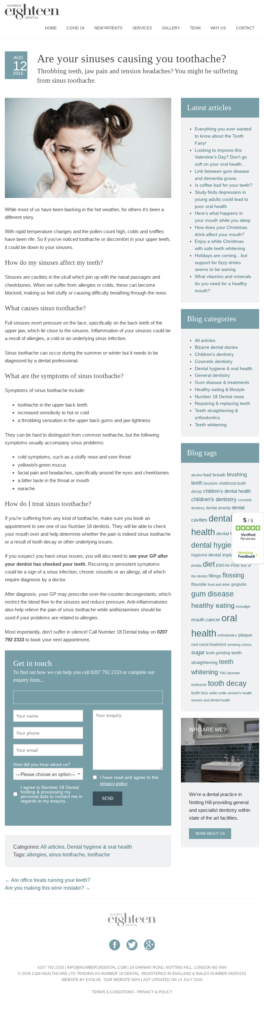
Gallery (171, 28)
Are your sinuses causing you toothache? (131, 58)
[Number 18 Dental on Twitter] (132, 954)
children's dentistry (214, 499)
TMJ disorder (229, 673)
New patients (108, 28)
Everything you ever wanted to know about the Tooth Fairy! (223, 136)
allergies (36, 854)
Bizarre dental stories (216, 347)
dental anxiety (218, 508)
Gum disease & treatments (222, 382)
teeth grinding (218, 653)
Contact (245, 28)
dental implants (223, 554)
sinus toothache (67, 854)
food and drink (219, 584)
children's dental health (227, 491)
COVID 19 (75, 28)
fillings (215, 575)
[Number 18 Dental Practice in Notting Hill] (32, 11)
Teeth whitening (211, 424)
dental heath (229, 533)
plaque (245, 634)
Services (142, 28)
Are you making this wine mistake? (47, 888)
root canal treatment (208, 644)
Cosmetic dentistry (213, 361)
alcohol (196, 475)
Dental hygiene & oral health (99, 847)
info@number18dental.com (97, 967)
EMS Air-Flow (228, 565)
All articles (52, 847)
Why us (218, 28)
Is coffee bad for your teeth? (223, 185)
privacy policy (113, 783)
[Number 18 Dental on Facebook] (115, 954)
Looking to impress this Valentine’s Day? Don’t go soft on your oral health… (221, 157)
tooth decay (227, 683)
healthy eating (213, 605)
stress (247, 644)
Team (195, 28)
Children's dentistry (214, 354)
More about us (210, 833)
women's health (240, 693)
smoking (233, 644)
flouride (198, 584)
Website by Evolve (81, 979)
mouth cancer (205, 619)
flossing (233, 575)
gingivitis (239, 584)
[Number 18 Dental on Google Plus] (149, 954)
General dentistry (212, 375)
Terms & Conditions (113, 992)
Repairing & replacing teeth (222, 403)
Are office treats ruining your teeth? (47, 880)
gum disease (212, 594)
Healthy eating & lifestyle (220, 389)
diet (209, 564)
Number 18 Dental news (219, 396)
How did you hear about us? (42, 764)
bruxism (211, 483)
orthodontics (227, 635)
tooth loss (199, 693)
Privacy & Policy (155, 992)
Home (51, 28)
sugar (198, 652)
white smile (217, 693)
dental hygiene (215, 545)
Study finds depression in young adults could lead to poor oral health (221, 199)
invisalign (243, 606)
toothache (99, 854)
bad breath (214, 474)
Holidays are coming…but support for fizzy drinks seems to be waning (221, 262)
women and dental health (210, 700)
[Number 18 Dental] (132, 919)
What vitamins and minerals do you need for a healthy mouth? (223, 283)
